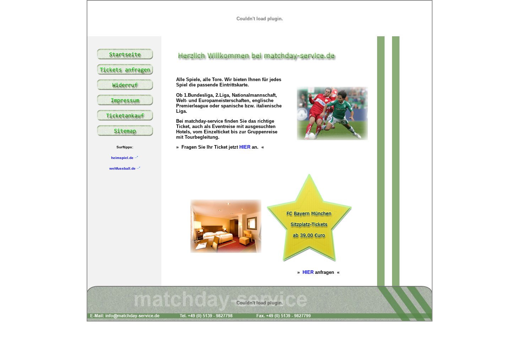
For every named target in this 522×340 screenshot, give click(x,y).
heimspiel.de (123, 158)
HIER (244, 147)
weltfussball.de (123, 168)
